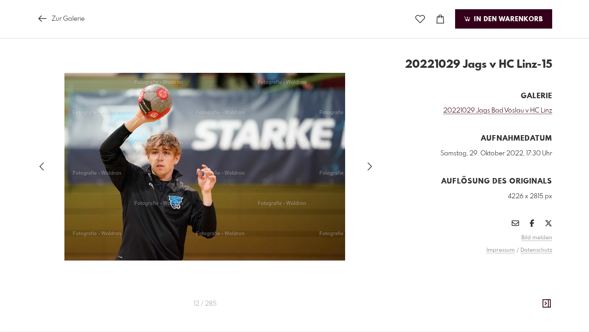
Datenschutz (536, 250)
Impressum (500, 250)
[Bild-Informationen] (546, 304)
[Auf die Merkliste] (420, 19)
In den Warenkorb (507, 19)
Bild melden (536, 238)
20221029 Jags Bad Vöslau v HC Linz (497, 110)
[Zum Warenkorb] (440, 19)
